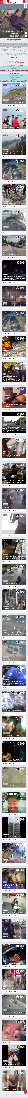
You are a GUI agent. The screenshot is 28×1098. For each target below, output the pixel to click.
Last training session (10, 609)
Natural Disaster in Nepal (11, 128)
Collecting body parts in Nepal (13, 102)
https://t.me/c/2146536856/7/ (16, 65)
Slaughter (6, 733)
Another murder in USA (11, 583)
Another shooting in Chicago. (12, 305)
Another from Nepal (9, 203)
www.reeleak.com (14, 39)
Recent (3, 44)
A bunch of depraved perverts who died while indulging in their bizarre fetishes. (14, 455)
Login (24, 1)
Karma (5, 530)
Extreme (5, 859)
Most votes (15, 44)
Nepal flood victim (9, 988)
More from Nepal (8, 229)
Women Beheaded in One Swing (14, 786)
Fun (4, 374)
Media (5, 84)
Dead (4, 707)
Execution (6, 834)
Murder (5, 250)
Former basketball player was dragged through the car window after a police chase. (14, 278)
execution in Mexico (9, 1039)
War (4, 478)
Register (26, 1)
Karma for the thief (9, 533)
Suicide (5, 910)
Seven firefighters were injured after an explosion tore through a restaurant (14, 683)
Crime (4, 1036)
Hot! (8, 44)
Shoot (5, 302)
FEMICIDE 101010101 (9, 1090)
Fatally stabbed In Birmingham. (13, 330)
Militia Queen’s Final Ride (11, 963)
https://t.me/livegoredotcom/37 (14, 81)
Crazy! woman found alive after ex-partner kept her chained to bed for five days (13, 886)
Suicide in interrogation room (13, 912)
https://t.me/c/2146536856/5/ (16, 63)
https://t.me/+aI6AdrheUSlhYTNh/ (16, 62)
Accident (5, 100)
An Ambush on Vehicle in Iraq (13, 710)
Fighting (5, 274)
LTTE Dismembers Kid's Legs (12, 735)
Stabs (4, 174)
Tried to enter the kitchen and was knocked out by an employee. (13, 354)
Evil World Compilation (10, 862)
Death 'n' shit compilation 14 (12, 836)
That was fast (7, 659)
